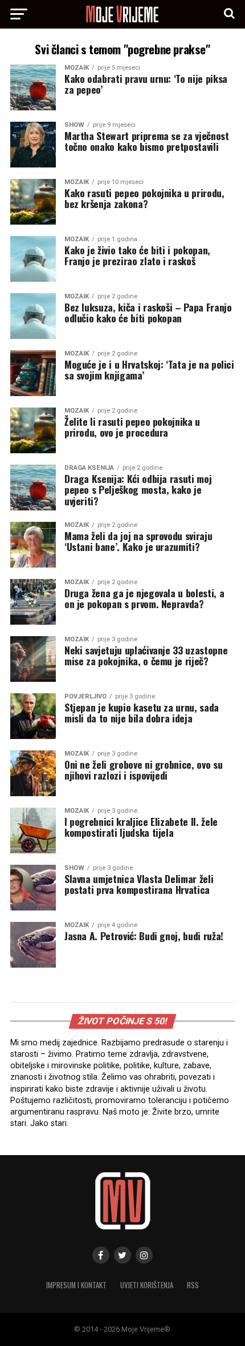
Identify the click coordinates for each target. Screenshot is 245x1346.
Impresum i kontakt (76, 1285)
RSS (193, 1285)
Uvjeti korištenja (146, 1285)
